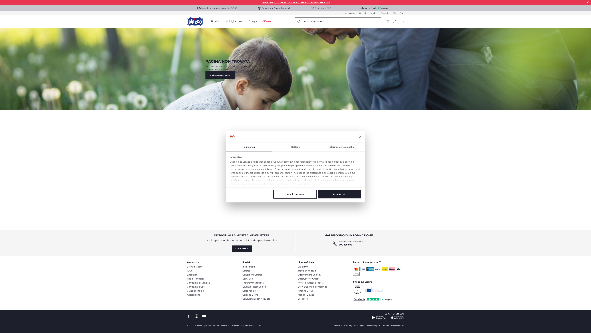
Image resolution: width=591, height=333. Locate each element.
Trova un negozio (307, 270)
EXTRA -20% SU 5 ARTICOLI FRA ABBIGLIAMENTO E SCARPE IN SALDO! (295, 3)
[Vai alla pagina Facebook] (189, 316)
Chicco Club (398, 13)
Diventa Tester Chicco (254, 286)
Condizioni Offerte (252, 274)
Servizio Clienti (195, 266)
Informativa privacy (343, 326)
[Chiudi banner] (360, 137)
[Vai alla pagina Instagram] (196, 316)
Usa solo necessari (295, 194)
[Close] (587, 2)
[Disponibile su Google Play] (379, 317)
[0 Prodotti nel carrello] (401, 24)
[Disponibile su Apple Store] (397, 317)
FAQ (189, 270)
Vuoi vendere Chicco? (309, 274)
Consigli (384, 13)
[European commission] (373, 289)
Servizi (373, 13)
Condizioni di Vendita (198, 282)
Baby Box (247, 278)
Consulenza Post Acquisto (256, 298)
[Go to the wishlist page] (387, 21)
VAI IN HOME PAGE (220, 75)
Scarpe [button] (253, 21)
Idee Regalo (248, 266)
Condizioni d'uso (196, 286)
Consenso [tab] (249, 146)
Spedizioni (192, 274)
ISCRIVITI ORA (242, 248)
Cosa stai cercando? (313, 21)
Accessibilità (193, 294)
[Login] (394, 21)
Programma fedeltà (253, 282)
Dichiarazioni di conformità (312, 286)
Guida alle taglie (195, 290)
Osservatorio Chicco (309, 278)
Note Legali (359, 326)
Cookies (385, 326)
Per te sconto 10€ (323, 8)
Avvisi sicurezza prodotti (311, 282)
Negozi (362, 13)
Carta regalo (249, 290)
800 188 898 (345, 244)
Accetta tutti (339, 194)
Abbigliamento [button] (235, 21)
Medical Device (306, 294)
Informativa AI (397, 326)
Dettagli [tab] (295, 146)
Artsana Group (306, 290)
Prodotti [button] (216, 21)
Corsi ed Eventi (250, 294)
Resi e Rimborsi (195, 278)
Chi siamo (350, 13)
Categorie (303, 298)
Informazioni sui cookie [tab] (341, 146)
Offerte (246, 270)
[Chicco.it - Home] (195, 21)
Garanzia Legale (373, 326)
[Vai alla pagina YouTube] (204, 316)
